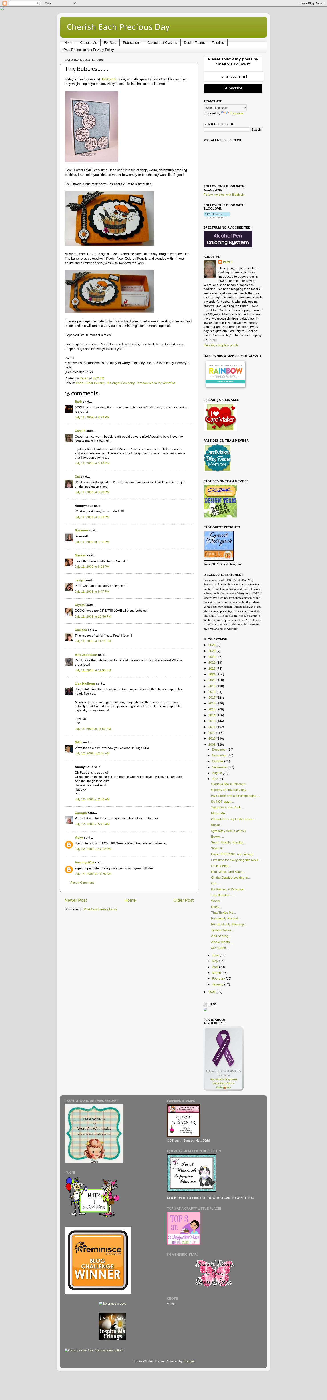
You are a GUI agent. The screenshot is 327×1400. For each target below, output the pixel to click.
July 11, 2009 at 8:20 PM (92, 492)
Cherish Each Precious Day (118, 27)
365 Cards (108, 79)
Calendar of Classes (162, 42)
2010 (212, 738)
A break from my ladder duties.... (234, 819)
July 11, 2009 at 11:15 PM (93, 641)
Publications (132, 42)
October (218, 761)
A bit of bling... (221, 936)
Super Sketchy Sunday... (228, 842)
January (218, 984)
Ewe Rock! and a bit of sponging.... (235, 795)
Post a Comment (82, 882)
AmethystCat (84, 862)
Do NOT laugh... (222, 801)
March (217, 972)
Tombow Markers (148, 383)
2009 (212, 744)
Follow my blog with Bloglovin (224, 194)
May (215, 961)
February (219, 978)
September (220, 767)
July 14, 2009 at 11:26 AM (93, 873)
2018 (212, 692)
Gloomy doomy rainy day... (230, 789)
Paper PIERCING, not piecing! (232, 854)
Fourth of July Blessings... (229, 924)
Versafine (169, 383)
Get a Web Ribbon (223, 1083)
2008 (212, 992)
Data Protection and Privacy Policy (88, 50)
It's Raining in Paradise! (227, 889)
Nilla (78, 742)
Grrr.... (215, 883)
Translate (236, 113)
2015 (212, 709)
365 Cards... (219, 947)
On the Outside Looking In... (231, 877)
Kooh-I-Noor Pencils (90, 383)
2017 (212, 697)
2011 (212, 732)
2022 (212, 668)
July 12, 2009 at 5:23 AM (92, 824)
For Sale (110, 42)
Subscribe (233, 88)
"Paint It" (217, 848)
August (217, 773)
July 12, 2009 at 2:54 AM (92, 799)
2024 (212, 656)
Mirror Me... (219, 813)
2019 (212, 686)
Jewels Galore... (222, 930)
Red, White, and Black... (228, 871)
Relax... (216, 907)
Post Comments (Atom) (100, 909)
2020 (212, 680)
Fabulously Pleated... (226, 918)
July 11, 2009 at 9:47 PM (92, 591)
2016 (212, 703)
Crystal (80, 605)
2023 (212, 662)
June (216, 955)
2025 (212, 651)
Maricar (80, 555)
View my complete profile (221, 345)
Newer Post (76, 900)
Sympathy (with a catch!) (228, 831)
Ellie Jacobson (86, 654)
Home (68, 42)
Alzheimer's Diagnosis (223, 1079)
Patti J (227, 262)
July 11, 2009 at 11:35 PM (93, 670)
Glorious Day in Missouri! (228, 784)
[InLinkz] (205, 1009)
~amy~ (80, 580)
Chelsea (81, 630)
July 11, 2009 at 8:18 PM (92, 463)
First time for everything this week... (236, 860)
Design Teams (194, 42)
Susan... (217, 825)
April (215, 967)
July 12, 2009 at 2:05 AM (92, 753)
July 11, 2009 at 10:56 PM (93, 616)
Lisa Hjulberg (85, 683)
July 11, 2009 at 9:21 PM (92, 542)
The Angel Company (120, 383)
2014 (212, 715)
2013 (212, 721)
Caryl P (80, 430)
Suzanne (81, 530)
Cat (77, 476)
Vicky (79, 837)
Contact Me (88, 42)
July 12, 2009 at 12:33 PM (93, 849)
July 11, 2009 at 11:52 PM (93, 728)
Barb (78, 401)
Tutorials (218, 42)
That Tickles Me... (223, 912)
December (220, 749)
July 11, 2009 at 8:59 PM (92, 517)
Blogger (188, 1361)
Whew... (216, 901)
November (220, 755)
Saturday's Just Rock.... (227, 807)
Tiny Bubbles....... (223, 895)
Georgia (81, 813)
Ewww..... (217, 836)
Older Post (183, 900)
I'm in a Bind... (221, 865)
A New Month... (221, 942)
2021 (212, 674)
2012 (212, 727)
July (215, 778)
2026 (212, 645)
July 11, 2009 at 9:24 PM (92, 566)
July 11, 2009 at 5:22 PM (92, 417)
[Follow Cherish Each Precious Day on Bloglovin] (217, 217)
